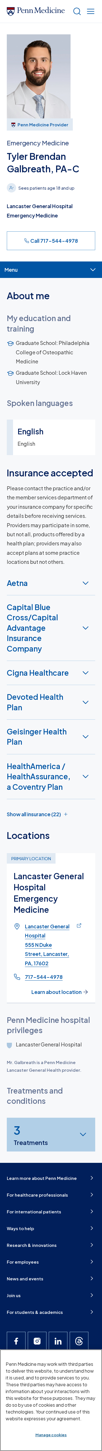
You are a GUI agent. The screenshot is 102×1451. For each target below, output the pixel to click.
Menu (11, 269)
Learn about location (56, 992)
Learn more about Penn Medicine (42, 1178)
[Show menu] (89, 11)
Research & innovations (32, 1245)
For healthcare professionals (37, 1194)
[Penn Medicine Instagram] (37, 1341)
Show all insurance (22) (34, 814)
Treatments (31, 1134)
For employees (23, 1261)
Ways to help (20, 1228)
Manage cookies (51, 1435)
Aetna (17, 583)
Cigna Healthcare (38, 672)
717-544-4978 (44, 976)
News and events (25, 1278)
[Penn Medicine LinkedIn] (58, 1341)
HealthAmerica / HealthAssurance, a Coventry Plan (39, 776)
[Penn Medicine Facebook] (16, 1341)
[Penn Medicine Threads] (79, 1341)
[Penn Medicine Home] (37, 11)
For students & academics (35, 1312)
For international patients (34, 1211)
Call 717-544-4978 (54, 240)
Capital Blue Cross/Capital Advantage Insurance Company (32, 627)
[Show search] (76, 11)
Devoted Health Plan (35, 702)
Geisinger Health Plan (37, 736)
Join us (14, 1295)
